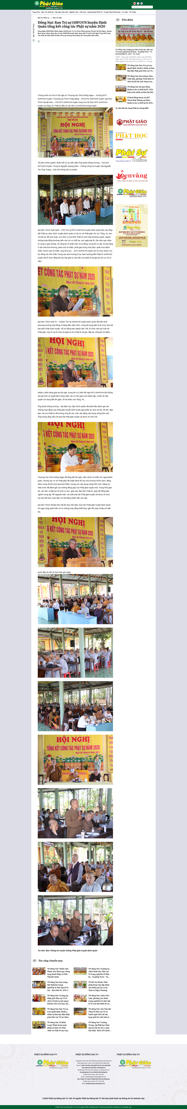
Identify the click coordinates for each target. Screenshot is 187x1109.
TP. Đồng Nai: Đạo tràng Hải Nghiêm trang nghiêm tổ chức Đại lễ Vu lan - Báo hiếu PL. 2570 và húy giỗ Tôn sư (58, 987)
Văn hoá (83, 12)
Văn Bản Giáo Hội (61, 12)
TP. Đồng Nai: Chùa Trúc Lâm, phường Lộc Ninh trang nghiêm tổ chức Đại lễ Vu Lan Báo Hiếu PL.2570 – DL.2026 (99, 1001)
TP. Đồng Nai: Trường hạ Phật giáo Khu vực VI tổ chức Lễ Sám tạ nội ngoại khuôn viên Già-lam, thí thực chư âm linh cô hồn (58, 1001)
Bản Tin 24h (57, 18)
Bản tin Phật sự (48, 12)
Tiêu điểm (127, 19)
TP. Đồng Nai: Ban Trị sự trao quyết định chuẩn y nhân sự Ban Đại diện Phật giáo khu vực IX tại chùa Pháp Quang (58, 1014)
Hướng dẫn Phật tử (95, 12)
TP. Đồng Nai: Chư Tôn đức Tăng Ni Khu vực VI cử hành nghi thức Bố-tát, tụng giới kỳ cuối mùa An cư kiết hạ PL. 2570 (99, 1014)
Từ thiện (132, 12)
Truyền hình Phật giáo (112, 12)
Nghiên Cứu (74, 12)
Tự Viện (125, 12)
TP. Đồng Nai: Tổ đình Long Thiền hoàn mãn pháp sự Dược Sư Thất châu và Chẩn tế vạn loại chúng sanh (57, 1027)
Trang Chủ (36, 12)
